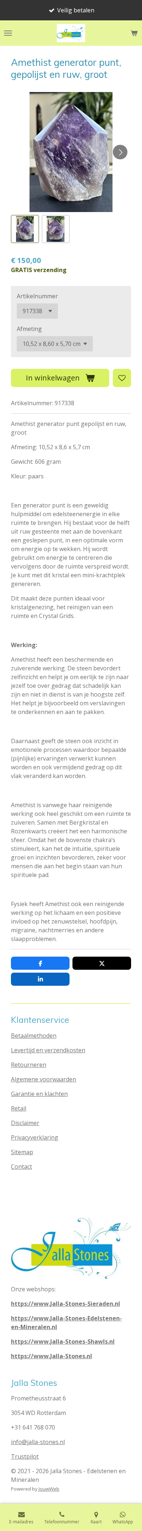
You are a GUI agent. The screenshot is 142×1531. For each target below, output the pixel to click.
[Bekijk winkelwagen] (134, 33)
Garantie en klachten (39, 1094)
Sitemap (22, 1152)
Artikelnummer (37, 296)
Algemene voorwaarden (43, 1079)
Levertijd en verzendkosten (48, 1050)
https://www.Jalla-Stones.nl (51, 1356)
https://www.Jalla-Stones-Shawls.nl (63, 1341)
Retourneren (28, 1065)
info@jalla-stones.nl (38, 1442)
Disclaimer (25, 1123)
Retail (18, 1108)
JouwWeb (49, 1489)
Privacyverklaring (34, 1137)
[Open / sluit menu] (8, 33)
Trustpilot (25, 1456)
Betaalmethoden (33, 1036)
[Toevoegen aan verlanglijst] (122, 378)
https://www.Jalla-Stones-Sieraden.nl (65, 1304)
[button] (25, 229)
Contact (21, 1167)
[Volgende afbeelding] (120, 152)
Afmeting (29, 329)
